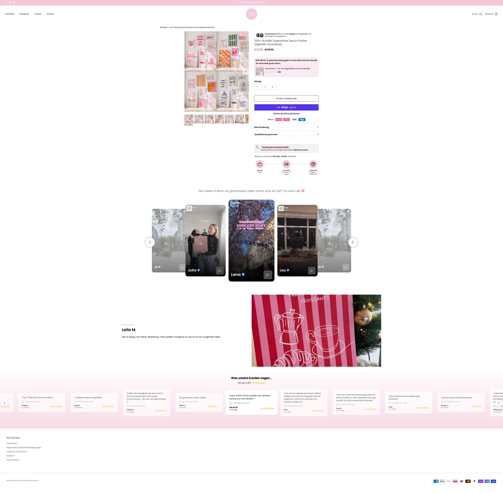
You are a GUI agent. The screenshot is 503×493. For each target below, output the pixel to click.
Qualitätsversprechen (266, 134)
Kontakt (50, 14)
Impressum (12, 443)
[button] (150, 242)
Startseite (9, 14)
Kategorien (24, 14)
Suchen (38, 14)
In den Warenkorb (286, 98)
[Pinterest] (10, 3)
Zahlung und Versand (17, 451)
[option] (216, 71)
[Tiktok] (14, 3)
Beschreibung (261, 127)
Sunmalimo (17, 480)
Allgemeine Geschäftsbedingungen (24, 447)
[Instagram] (6, 3)
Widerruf (11, 455)
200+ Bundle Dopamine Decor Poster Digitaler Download (192, 27)
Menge (257, 81)
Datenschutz (13, 459)
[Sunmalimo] (251, 14)
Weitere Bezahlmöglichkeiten (286, 113)
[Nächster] (246, 71)
